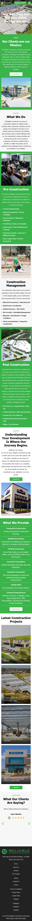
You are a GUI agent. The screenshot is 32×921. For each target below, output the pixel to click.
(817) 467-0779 (18, 859)
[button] (29, 2)
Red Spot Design (21, 918)
